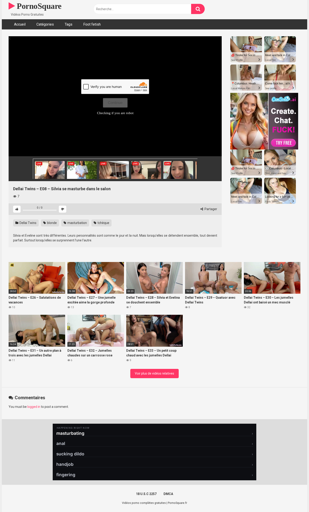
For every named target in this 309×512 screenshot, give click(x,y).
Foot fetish (92, 24)
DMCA (168, 494)
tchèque (103, 223)
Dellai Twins (27, 223)
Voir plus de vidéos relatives (154, 373)
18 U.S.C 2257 (146, 494)
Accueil (20, 24)
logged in (33, 407)
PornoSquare (38, 6)
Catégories (45, 24)
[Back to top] (294, 498)
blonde (51, 223)
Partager (210, 209)
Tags (68, 24)
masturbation (77, 223)
